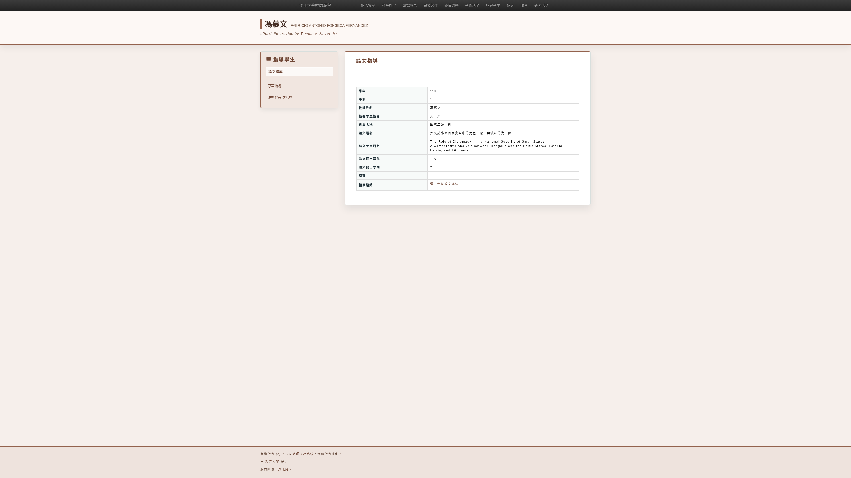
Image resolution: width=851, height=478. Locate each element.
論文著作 (431, 5)
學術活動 (472, 5)
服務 (524, 5)
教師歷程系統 (303, 454)
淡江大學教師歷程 (315, 5)
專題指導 (274, 86)
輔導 (510, 5)
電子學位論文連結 (444, 184)
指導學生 (493, 5)
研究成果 (410, 5)
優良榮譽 (451, 5)
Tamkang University (319, 33)
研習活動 (541, 5)
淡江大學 (272, 461)
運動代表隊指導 (279, 98)
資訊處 (283, 469)
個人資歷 (368, 5)
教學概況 (389, 5)
